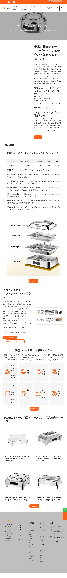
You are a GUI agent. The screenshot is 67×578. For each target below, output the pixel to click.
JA (52, 1)
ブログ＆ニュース (21, 542)
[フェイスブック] (52, 541)
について (13, 9)
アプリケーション (42, 525)
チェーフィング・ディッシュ (33, 26)
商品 (16, 30)
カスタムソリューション (10, 337)
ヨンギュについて (21, 538)
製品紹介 (18, 6)
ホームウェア (31, 561)
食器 (30, 542)
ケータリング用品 (31, 535)
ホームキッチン (42, 531)
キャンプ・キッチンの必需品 (31, 556)
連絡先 (21, 545)
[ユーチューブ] (57, 541)
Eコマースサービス (42, 560)
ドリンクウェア (31, 545)
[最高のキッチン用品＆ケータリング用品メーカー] (6, 8)
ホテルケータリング (42, 535)
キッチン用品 (31, 539)
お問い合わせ (27, 9)
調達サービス (42, 556)
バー (30, 548)
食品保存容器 (31, 551)
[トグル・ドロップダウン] (22, 6)
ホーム (13, 6)
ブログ (21, 9)
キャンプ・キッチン (42, 539)
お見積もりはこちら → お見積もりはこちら (52, 8)
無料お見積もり (33, 281)
